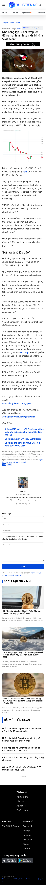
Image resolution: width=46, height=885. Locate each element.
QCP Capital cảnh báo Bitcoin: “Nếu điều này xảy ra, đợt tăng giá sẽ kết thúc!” (22, 612)
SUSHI (9, 465)
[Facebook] (11, 469)
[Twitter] (16, 469)
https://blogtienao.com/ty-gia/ (16, 403)
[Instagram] (20, 503)
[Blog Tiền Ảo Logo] (23, 5)
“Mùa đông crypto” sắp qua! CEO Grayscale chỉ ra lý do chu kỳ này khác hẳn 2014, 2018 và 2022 (23, 654)
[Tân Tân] (23, 482)
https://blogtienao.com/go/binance (18, 416)
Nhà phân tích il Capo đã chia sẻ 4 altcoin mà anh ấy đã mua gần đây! (22, 729)
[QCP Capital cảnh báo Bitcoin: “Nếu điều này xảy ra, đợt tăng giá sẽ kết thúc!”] (23, 597)
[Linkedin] (23, 503)
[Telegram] (22, 469)
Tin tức (12, 22)
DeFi (24, 171)
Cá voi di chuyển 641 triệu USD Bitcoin (23, 439)
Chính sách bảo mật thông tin (11, 879)
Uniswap (24, 352)
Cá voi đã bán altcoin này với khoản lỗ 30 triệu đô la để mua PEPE (21, 768)
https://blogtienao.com (23, 494)
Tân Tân (18, 28)
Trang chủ (5, 22)
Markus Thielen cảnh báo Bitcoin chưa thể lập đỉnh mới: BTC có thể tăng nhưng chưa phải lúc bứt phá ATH (23, 700)
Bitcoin (18, 22)
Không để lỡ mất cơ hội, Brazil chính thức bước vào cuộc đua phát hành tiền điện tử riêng (24, 432)
